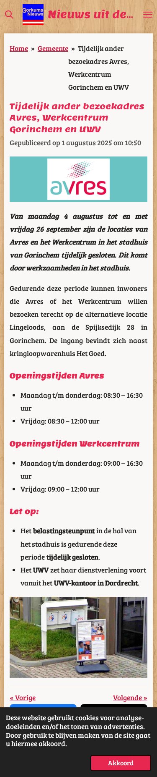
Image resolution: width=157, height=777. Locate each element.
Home (19, 48)
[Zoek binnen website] (9, 14)
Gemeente (53, 48)
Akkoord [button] (121, 762)
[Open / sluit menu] (148, 14)
